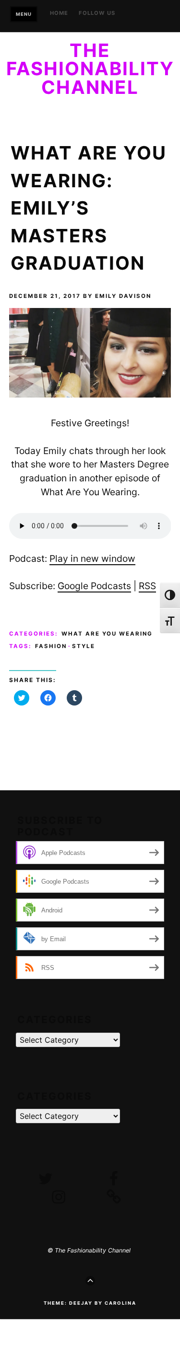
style (83, 646)
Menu (24, 14)
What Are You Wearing (107, 633)
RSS (147, 586)
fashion (51, 646)
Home (59, 13)
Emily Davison (123, 296)
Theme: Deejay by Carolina (90, 1303)
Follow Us (97, 13)
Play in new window (92, 558)
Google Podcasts (94, 586)
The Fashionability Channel (90, 68)
